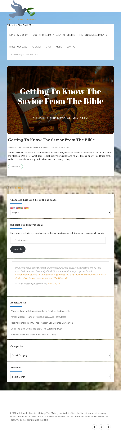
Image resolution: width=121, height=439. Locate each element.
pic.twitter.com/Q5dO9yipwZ (52, 278)
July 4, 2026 (54, 283)
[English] (14, 208)
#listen (102, 274)
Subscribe (18, 249)
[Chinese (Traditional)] (11, 208)
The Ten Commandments (93, 34)
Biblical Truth (16, 147)
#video (18, 278)
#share (32, 278)
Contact (72, 46)
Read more (15, 166)
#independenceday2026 (27, 274)
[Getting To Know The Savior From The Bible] (60, 100)
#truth (73, 274)
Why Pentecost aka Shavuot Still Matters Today (33, 334)
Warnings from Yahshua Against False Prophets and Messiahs (40, 311)
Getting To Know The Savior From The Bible (51, 139)
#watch (94, 274)
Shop (48, 46)
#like (25, 278)
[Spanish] (27, 208)
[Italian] (22, 208)
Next (20, 187)
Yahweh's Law (47, 147)
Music (59, 46)
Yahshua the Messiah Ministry (21, 19)
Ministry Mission (18, 34)
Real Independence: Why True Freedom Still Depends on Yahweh (42, 322)
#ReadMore (83, 274)
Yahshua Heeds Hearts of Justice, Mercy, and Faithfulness (38, 316)
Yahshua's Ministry (31, 147)
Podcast (36, 46)
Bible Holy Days (18, 46)
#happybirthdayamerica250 (54, 274)
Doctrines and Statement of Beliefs (54, 34)
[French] (17, 208)
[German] (19, 208)
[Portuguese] (25, 208)
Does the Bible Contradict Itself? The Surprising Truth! (36, 328)
